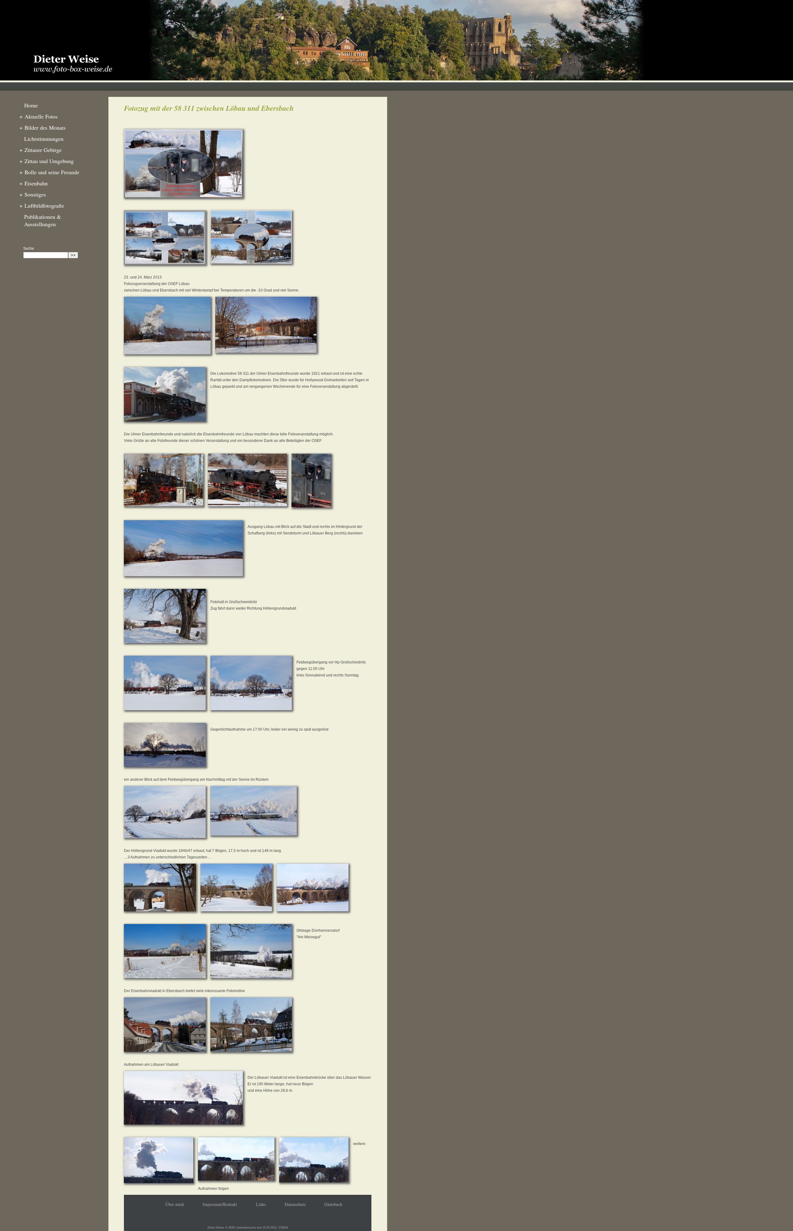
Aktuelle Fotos (39, 116)
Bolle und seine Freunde (49, 172)
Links (261, 1204)
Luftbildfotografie (42, 205)
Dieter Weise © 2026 (221, 1227)
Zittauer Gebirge (41, 149)
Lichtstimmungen (44, 138)
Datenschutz (295, 1204)
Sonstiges (33, 194)
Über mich (174, 1204)
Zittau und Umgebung (47, 161)
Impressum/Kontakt (220, 1204)
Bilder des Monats (43, 127)
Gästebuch (333, 1204)
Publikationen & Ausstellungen (42, 220)
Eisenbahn (34, 183)
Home (31, 105)
